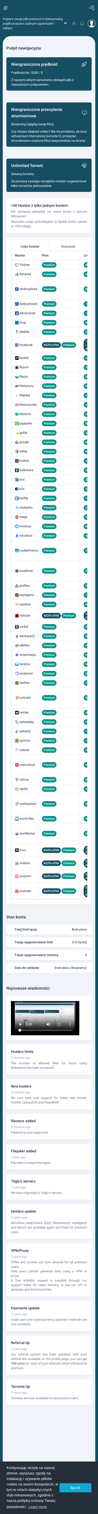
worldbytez (27, 833)
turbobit (25, 697)
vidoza (24, 779)
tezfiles (24, 683)
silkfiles (24, 645)
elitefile (24, 332)
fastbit (24, 358)
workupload (27, 803)
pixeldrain (26, 571)
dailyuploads (28, 304)
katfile (23, 498)
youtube (25, 891)
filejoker (24, 395)
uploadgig (26, 722)
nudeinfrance (28, 550)
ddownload (27, 313)
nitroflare (25, 535)
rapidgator (26, 595)
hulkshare (26, 470)
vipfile (23, 789)
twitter (24, 712)
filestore (25, 414)
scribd (23, 626)
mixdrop (25, 526)
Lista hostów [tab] (30, 246)
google (24, 442)
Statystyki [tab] (68, 246)
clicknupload (28, 289)
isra (22, 479)
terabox (24, 664)
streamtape (27, 654)
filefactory (26, 386)
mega (23, 517)
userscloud (27, 764)
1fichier (24, 265)
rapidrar (25, 604)
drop (22, 322)
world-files (26, 818)
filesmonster (28, 404)
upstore (24, 740)
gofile (23, 432)
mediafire (26, 507)
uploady (25, 731)
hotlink (24, 461)
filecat (23, 376)
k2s (21, 489)
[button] (65, 23)
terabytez (26, 673)
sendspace (27, 636)
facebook (26, 345)
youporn (25, 876)
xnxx (22, 850)
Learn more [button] (37, 1507)
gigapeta (25, 423)
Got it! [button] (75, 1488)
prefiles (24, 585)
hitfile (23, 451)
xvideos (24, 863)
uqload (24, 750)
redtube (24, 615)
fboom (24, 367)
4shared (25, 274)
